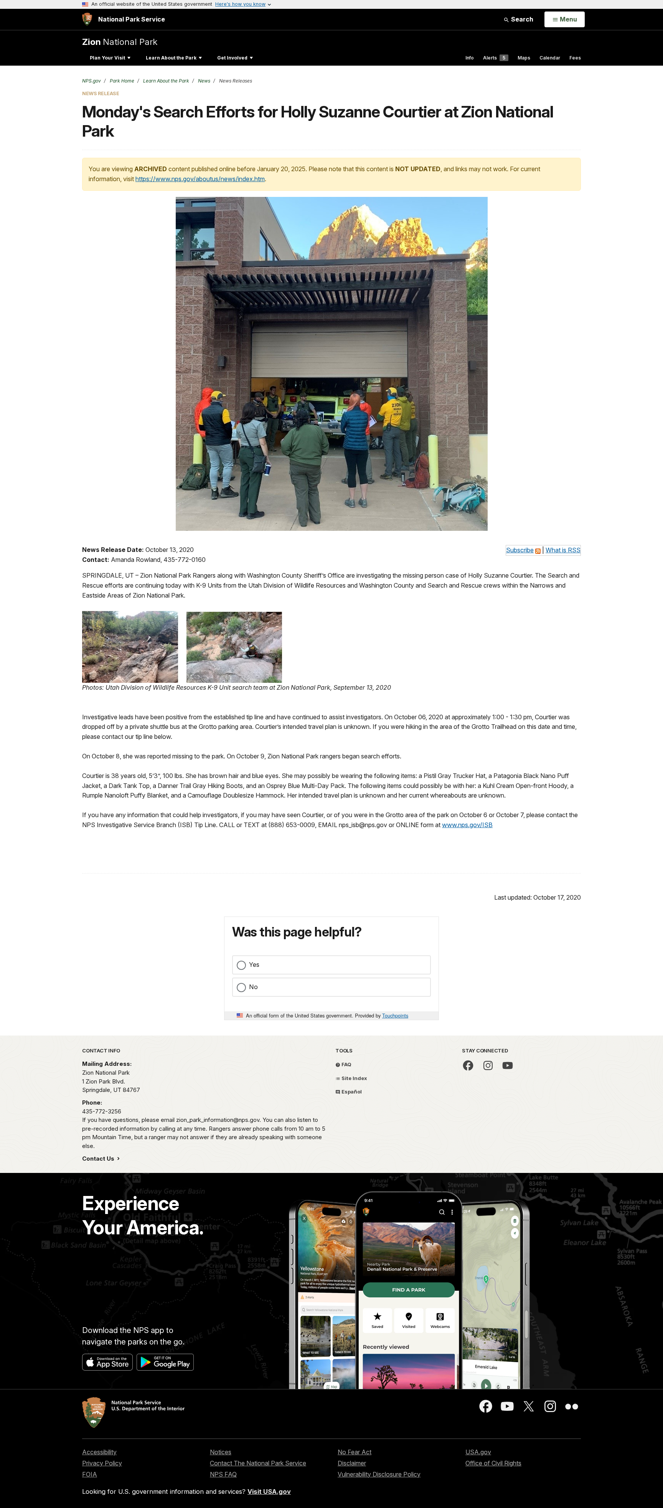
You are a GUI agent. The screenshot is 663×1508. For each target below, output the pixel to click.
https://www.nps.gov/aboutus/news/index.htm (200, 179)
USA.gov (478, 1452)
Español (351, 1091)
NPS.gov (91, 81)
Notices (220, 1452)
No (253, 987)
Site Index (353, 1078)
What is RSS (563, 550)
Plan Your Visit (107, 58)
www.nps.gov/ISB (467, 825)
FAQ (345, 1064)
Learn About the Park (171, 58)
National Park (119, 41)
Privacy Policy (102, 1463)
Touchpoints (395, 1015)
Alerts (494, 58)
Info (469, 58)
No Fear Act (354, 1452)
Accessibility (99, 1452)
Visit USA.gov (269, 1491)
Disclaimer (352, 1463)
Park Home (121, 81)
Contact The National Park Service (258, 1463)
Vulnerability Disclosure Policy (379, 1474)
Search (521, 19)
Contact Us (99, 1158)
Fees (575, 58)
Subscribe (520, 550)
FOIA (89, 1474)
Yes (254, 964)
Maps (524, 58)
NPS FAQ (223, 1474)
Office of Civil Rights (493, 1463)
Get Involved (232, 58)
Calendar (549, 58)
